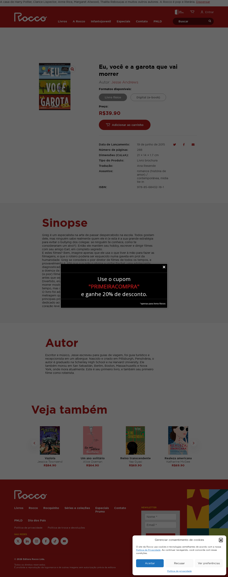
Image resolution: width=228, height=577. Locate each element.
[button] (221, 540)
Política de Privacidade (148, 550)
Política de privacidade (179, 571)
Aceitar (150, 563)
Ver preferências (209, 563)
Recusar (179, 563)
